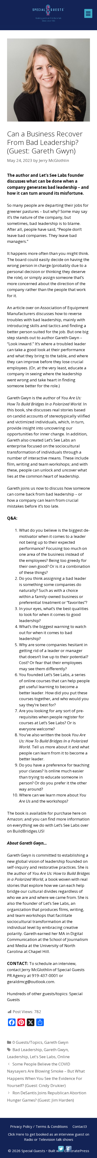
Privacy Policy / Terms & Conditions (39, 1126)
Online (63, 1056)
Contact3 (80, 1126)
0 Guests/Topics (27, 1042)
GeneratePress (76, 1150)
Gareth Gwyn (56, 1042)
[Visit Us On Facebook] (69, 1151)
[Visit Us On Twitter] (61, 1151)
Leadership (17, 1056)
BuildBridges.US (28, 831)
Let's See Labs (43, 1056)
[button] (88, 13)
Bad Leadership (27, 1049)
